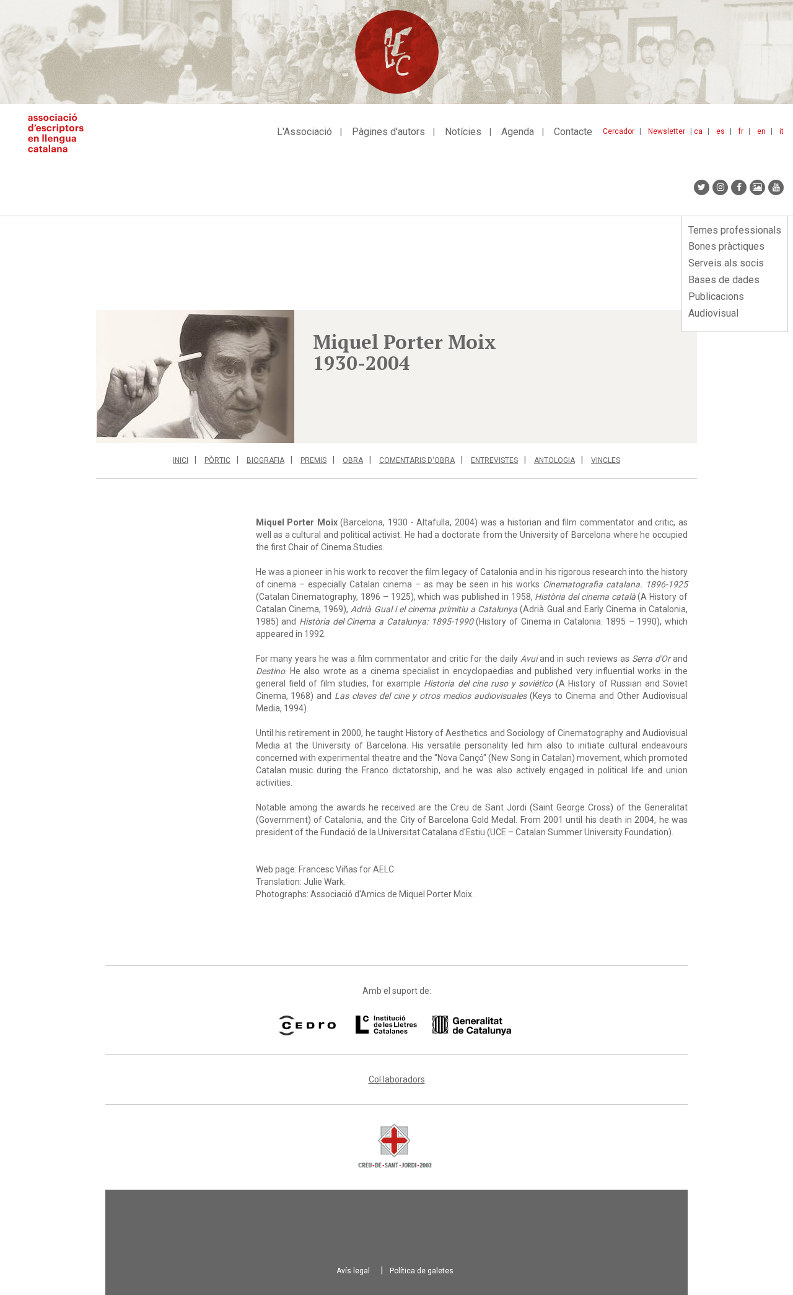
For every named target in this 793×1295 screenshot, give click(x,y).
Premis (313, 460)
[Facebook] (739, 187)
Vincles (605, 460)
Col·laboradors (397, 1079)
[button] (195, 376)
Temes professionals (734, 230)
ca (698, 131)
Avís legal (353, 1270)
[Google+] (757, 187)
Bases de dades (724, 280)
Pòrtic (217, 460)
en (761, 131)
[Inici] (60, 132)
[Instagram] (720, 187)
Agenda (517, 132)
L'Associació (304, 132)
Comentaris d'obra (417, 460)
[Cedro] (307, 1025)
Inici (180, 460)
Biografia (265, 460)
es (720, 131)
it (781, 131)
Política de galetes (421, 1270)
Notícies (463, 132)
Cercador (618, 131)
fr (740, 131)
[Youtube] (776, 187)
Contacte (573, 132)
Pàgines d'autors (388, 132)
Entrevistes (494, 460)
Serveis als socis (726, 263)
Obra (353, 460)
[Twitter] (701, 187)
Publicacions (716, 296)
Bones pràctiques (726, 246)
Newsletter (666, 131)
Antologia (554, 460)
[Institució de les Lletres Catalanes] (433, 1025)
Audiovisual (713, 313)
